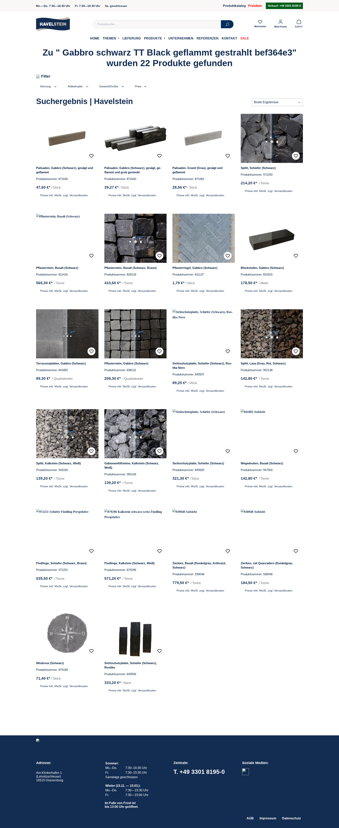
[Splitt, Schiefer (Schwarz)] (272, 138)
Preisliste (255, 5)
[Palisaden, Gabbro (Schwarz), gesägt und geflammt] (67, 138)
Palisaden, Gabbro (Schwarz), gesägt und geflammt (64, 170)
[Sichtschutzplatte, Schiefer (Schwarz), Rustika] (135, 633)
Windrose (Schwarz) (50, 663)
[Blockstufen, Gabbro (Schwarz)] (272, 238)
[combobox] (157, 24)
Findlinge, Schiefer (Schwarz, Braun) (61, 563)
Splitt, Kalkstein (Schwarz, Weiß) (58, 463)
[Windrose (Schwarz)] (67, 633)
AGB (250, 818)
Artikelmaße (75, 86)
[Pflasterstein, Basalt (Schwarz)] (67, 238)
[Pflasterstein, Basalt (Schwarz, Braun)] (135, 238)
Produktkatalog (234, 5)
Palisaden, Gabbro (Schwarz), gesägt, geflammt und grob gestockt (132, 170)
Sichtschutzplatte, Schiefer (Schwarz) (198, 463)
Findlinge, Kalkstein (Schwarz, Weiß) (129, 563)
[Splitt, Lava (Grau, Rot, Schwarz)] (272, 333)
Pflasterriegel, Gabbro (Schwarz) (194, 267)
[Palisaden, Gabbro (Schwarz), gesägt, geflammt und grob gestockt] (135, 138)
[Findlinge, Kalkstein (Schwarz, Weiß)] (135, 533)
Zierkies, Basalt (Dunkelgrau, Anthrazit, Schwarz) (199, 565)
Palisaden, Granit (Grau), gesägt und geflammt (197, 170)
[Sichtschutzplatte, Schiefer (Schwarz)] (203, 433)
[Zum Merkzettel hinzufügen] (91, 156)
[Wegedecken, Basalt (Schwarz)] (272, 433)
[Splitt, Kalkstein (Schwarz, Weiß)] (67, 433)
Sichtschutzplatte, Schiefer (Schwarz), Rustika (130, 665)
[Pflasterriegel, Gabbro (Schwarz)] (203, 238)
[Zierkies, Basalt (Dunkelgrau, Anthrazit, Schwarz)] (203, 533)
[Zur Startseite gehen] (53, 24)
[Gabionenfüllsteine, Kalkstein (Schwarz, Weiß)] (135, 433)
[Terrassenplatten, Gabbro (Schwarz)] (67, 333)
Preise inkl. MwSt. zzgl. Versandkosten (64, 195)
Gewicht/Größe (109, 86)
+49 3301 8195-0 (290, 5)
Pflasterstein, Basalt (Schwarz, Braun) (130, 267)
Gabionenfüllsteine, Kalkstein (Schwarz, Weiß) (131, 465)
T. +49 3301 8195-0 (199, 772)
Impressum (268, 818)
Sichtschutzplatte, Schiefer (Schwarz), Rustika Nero (202, 365)
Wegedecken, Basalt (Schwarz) (262, 463)
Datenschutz (291, 818)
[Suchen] (227, 24)
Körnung (46, 86)
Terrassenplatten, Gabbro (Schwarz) (61, 363)
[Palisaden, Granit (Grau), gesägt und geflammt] (203, 138)
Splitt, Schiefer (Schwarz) (258, 168)
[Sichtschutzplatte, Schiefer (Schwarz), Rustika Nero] (203, 333)
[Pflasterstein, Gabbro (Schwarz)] (135, 333)
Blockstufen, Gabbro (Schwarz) (262, 267)
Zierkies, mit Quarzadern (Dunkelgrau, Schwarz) (267, 565)
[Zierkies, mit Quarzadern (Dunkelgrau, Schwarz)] (272, 533)
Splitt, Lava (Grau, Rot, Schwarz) (263, 363)
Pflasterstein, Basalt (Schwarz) (57, 267)
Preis (138, 86)
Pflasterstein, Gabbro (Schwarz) (126, 363)
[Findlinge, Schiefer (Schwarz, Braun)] (67, 533)
